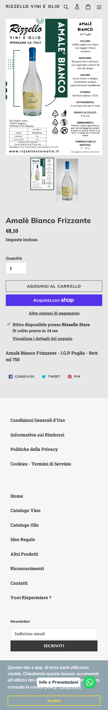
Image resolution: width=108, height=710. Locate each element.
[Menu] (99, 7)
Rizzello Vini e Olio (33, 6)
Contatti (19, 583)
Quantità (14, 258)
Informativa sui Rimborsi (37, 435)
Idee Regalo (22, 539)
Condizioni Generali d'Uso (37, 420)
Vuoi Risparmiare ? (30, 597)
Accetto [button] (54, 700)
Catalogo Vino (25, 510)
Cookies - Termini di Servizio (40, 464)
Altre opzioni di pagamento (54, 313)
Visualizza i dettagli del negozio (42, 338)
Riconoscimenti (27, 568)
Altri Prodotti (24, 554)
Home (16, 496)
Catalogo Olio (24, 525)
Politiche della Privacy (34, 449)
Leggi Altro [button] (70, 687)
